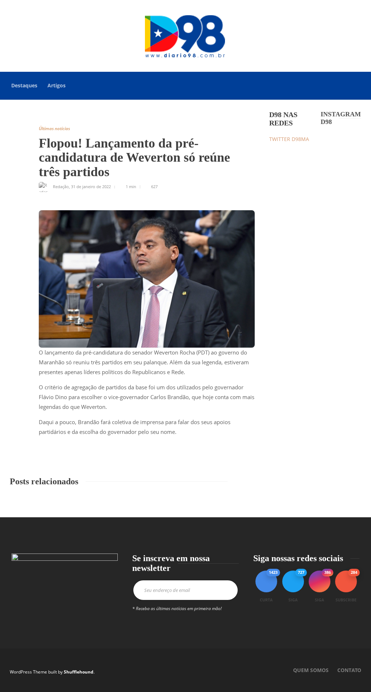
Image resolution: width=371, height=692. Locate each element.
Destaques (24, 85)
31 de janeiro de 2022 (91, 186)
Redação (61, 186)
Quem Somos (311, 670)
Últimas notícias (54, 128)
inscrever (224, 590)
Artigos (56, 85)
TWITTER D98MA (289, 139)
